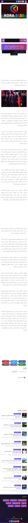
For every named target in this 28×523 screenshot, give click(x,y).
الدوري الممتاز (15, 52)
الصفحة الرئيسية (22, 52)
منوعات (10, 506)
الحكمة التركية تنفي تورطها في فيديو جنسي (12, 478)
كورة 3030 (8, 518)
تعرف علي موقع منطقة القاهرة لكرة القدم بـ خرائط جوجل (11, 416)
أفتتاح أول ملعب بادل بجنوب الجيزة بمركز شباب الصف (12, 487)
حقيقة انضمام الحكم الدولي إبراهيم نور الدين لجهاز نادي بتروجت (12, 425)
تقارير (23, 503)
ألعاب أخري (13, 500)
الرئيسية (22, 40)
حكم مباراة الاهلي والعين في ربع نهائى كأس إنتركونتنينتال (12, 434)
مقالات (16, 506)
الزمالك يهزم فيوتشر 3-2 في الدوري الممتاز (11, 443)
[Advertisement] (14, 30)
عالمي (23, 506)
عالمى (8, 503)
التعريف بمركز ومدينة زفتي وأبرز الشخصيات (11, 461)
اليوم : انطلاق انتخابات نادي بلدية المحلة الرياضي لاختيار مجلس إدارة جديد (12, 469)
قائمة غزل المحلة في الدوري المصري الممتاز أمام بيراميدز (12, 452)
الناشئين (5, 500)
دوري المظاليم (16, 503)
